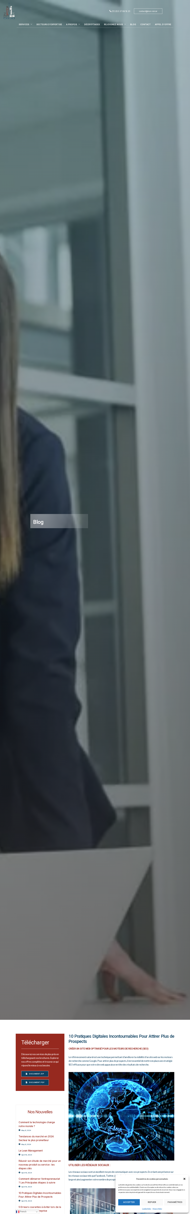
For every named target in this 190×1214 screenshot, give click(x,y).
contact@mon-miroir (148, 11)
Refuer (152, 1202)
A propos (71, 24)
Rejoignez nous (113, 24)
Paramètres (175, 1202)
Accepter (129, 1202)
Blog (133, 24)
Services (24, 24)
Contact (145, 24)
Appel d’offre (163, 24)
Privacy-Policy (157, 1209)
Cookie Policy (146, 1209)
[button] (184, 1178)
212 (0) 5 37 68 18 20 (121, 11)
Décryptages (92, 24)
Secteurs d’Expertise (49, 24)
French (22, 1211)
